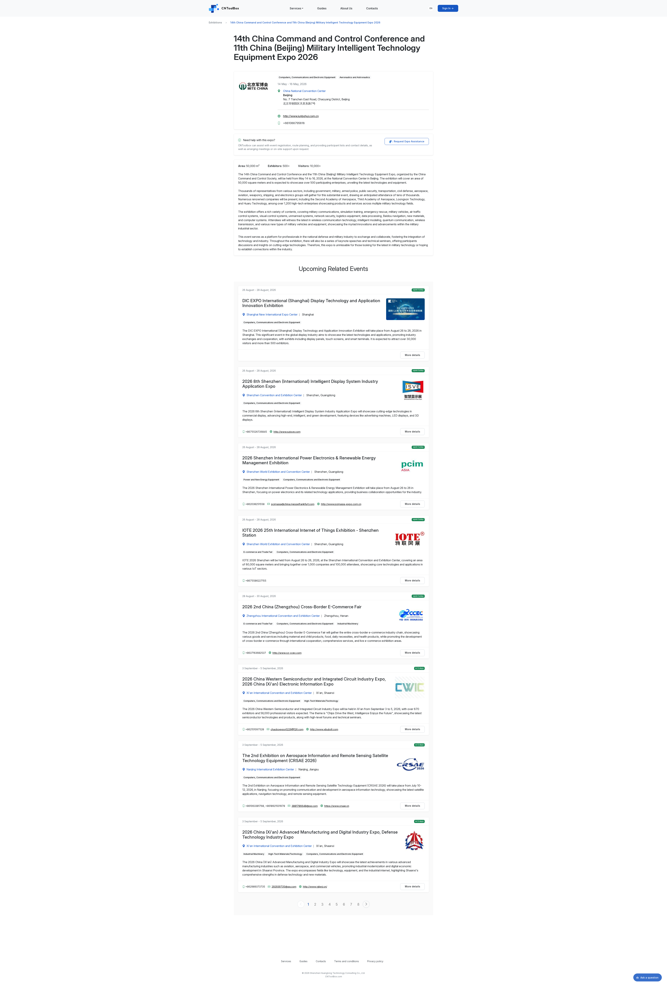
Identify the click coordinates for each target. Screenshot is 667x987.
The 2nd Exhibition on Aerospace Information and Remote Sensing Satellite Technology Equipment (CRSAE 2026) (315, 758)
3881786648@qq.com (305, 805)
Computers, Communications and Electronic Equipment (307, 77)
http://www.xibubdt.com (324, 729)
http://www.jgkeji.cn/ (315, 886)
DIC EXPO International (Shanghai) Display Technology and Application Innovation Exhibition (311, 303)
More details (412, 355)
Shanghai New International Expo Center (272, 314)
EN (431, 8)
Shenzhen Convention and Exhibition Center (274, 395)
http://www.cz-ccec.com (287, 652)
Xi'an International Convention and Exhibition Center (279, 693)
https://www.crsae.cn (336, 805)
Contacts (372, 8)
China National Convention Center (304, 91)
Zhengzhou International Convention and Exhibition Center (283, 616)
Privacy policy (375, 961)
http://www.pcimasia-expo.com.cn (341, 504)
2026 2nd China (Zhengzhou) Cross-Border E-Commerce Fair (301, 606)
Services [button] (295, 8)
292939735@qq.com (284, 886)
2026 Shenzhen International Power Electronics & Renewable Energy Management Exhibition (309, 460)
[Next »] (366, 904)
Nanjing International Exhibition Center (270, 769)
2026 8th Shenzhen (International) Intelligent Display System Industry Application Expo (310, 384)
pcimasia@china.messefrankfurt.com (292, 504)
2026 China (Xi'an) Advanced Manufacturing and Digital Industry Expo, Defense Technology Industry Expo (320, 835)
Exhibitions (215, 22)
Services (286, 961)
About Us (346, 8)
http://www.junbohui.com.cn (301, 116)
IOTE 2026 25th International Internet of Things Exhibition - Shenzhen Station (310, 533)
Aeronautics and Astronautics (355, 77)
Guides (321, 8)
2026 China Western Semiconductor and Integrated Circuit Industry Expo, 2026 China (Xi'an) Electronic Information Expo (314, 682)
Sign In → (448, 8)
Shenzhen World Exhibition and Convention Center (278, 471)
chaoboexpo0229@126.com (287, 729)
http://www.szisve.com (287, 431)
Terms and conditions (346, 961)
